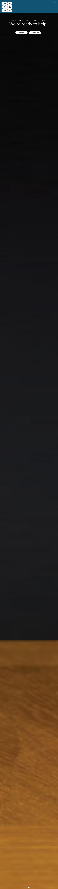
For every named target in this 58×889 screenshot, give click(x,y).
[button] (54, 3)
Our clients (35, 32)
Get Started (21, 32)
